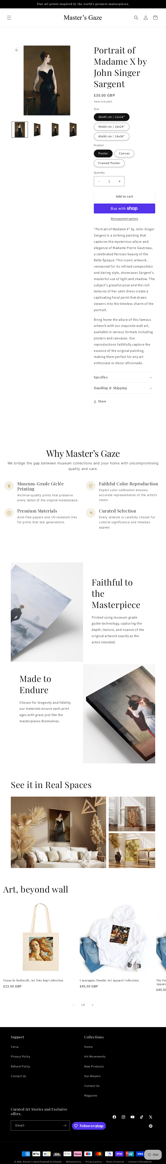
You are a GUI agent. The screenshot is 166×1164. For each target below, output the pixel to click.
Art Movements (95, 1056)
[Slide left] (73, 1005)
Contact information (140, 1161)
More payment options (124, 219)
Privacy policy (94, 1161)
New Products (94, 1066)
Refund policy (73, 1161)
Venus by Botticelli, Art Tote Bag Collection (33, 980)
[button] (9, 17)
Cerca (15, 1047)
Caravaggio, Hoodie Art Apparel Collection (109, 980)
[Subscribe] (65, 1125)
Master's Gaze (31, 1161)
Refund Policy (20, 1066)
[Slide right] (92, 1005)
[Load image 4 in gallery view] (38, 130)
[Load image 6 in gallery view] (56, 130)
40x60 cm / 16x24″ (111, 127)
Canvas (124, 153)
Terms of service (115, 1161)
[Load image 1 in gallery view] (20, 130)
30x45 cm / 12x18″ (111, 117)
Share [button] (102, 401)
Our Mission (92, 1076)
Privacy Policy (20, 1056)
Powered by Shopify (51, 1161)
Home (88, 1047)
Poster (103, 153)
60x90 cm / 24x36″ (111, 136)
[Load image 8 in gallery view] (73, 130)
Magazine (90, 1096)
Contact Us (18, 1076)
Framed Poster (109, 163)
